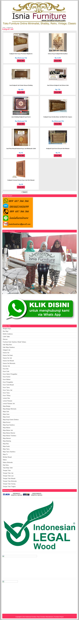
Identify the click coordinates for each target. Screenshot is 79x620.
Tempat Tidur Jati (8, 473)
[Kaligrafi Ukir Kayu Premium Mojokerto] (21, 51)
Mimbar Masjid (7, 457)
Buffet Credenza (8, 334)
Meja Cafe (6, 411)
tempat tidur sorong (9, 484)
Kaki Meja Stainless (9, 347)
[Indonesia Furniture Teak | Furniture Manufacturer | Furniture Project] (39, 25)
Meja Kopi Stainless (9, 425)
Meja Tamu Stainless (9, 451)
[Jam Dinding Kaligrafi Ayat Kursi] (21, 114)
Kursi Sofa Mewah (8, 385)
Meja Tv (5, 454)
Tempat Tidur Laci (8, 476)
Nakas (5, 460)
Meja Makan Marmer (9, 433)
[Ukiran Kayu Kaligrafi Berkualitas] (58, 51)
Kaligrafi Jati (6, 350)
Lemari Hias (6, 398)
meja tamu (6, 449)
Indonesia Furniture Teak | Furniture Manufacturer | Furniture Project (44, 617)
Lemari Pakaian (7, 401)
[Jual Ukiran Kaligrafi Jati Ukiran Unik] (58, 80)
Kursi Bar (5, 369)
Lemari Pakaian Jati (9, 403)
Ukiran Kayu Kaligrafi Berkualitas (58, 53)
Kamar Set (6, 352)
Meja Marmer (7, 438)
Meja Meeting (7, 441)
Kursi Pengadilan (8, 382)
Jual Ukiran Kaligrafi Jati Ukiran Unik (58, 85)
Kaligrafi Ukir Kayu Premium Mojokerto (20, 53)
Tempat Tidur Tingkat (9, 486)
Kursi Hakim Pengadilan (10, 374)
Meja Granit (6, 417)
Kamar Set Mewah (8, 360)
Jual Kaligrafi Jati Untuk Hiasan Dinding (21, 85)
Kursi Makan (6, 379)
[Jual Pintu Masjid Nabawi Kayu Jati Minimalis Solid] (21, 145)
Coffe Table (6, 336)
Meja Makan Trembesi (9, 435)
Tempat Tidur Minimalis (10, 481)
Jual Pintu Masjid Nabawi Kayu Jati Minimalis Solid (21, 148)
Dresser (5, 339)
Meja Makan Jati (8, 430)
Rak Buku (6, 465)
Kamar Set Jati (7, 358)
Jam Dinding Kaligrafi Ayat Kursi (21, 117)
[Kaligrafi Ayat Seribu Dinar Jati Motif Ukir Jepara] (58, 112)
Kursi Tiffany (6, 395)
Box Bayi (5, 331)
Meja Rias (6, 443)
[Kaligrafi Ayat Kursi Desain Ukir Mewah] (58, 144)
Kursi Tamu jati (7, 390)
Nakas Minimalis (8, 462)
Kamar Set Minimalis (9, 363)
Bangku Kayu (7, 328)
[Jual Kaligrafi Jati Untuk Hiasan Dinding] (21, 79)
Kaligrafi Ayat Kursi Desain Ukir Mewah (57, 148)
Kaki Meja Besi (7, 344)
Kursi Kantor (6, 377)
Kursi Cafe (6, 371)
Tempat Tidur (7, 470)
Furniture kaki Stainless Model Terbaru (14, 342)
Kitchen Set (6, 366)
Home (4, 27)
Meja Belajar (6, 406)
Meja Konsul (6, 422)
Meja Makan (6, 427)
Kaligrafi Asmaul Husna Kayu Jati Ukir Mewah (21, 180)
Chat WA (21, 60)
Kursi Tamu (6, 387)
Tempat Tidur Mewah (9, 478)
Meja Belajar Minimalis (9, 409)
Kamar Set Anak (8, 355)
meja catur (6, 414)
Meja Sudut (6, 446)
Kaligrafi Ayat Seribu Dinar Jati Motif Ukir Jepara (58, 117)
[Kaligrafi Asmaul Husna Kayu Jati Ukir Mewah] (21, 177)
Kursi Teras (6, 393)
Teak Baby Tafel (8, 468)
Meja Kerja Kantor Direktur (11, 419)
